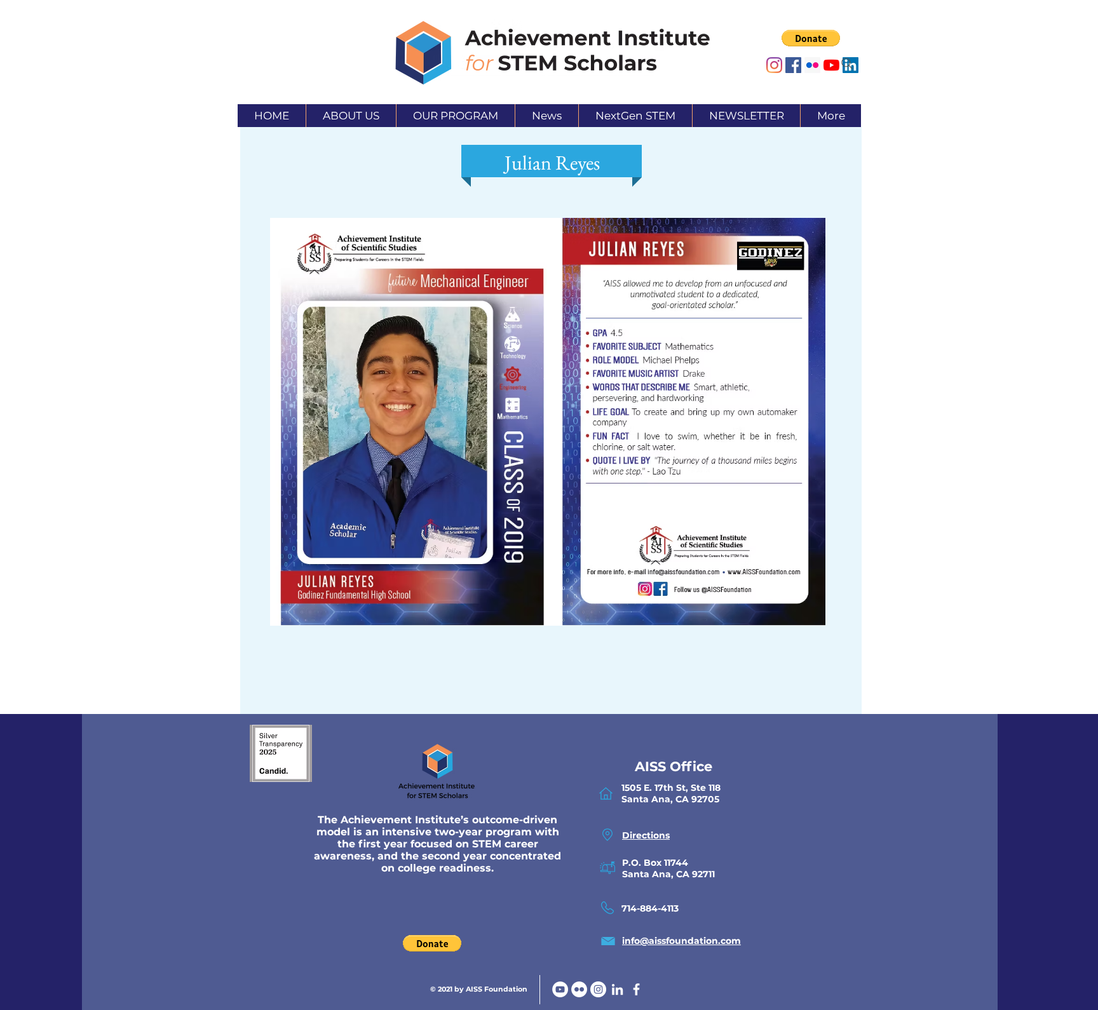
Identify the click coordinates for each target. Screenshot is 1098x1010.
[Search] (847, 63)
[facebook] (636, 989)
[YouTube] (560, 989)
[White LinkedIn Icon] (617, 989)
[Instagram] (774, 65)
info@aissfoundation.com (681, 940)
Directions (646, 835)
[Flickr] (579, 989)
